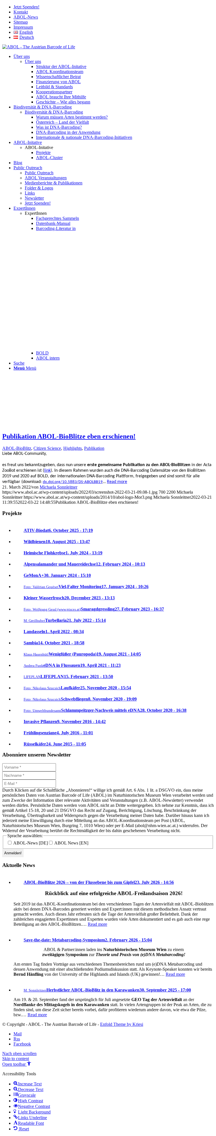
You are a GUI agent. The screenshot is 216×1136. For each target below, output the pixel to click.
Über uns (33, 61)
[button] (16, 1064)
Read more (117, 482)
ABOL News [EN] (70, 843)
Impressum (23, 27)
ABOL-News (26, 17)
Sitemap (21, 22)
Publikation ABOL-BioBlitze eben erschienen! (69, 436)
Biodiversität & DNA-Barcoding (54, 112)
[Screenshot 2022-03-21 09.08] (27, 424)
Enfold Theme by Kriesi (121, 1024)
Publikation (94, 448)
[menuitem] (114, 7)
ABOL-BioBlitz (16, 448)
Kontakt (21, 12)
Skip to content (15, 1058)
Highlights (72, 448)
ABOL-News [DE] (30, 843)
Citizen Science (47, 448)
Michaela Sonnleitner (58, 487)
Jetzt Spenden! (26, 6)
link (47, 470)
